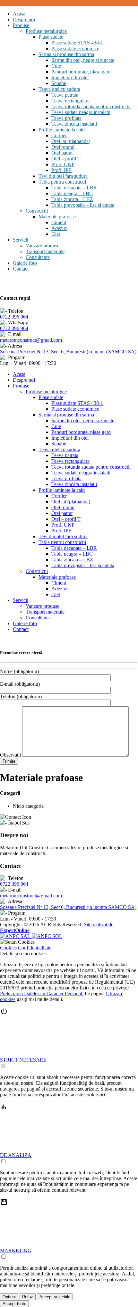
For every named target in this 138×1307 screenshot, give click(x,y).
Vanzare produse (42, 245)
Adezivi (59, 228)
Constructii (37, 211)
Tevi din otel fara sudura (63, 176)
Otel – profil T (66, 158)
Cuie (56, 66)
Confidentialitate (34, 947)
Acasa (19, 13)
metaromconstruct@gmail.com (31, 340)
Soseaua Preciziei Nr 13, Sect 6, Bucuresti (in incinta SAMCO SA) (68, 351)
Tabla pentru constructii (62, 182)
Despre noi (24, 19)
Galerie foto (25, 263)
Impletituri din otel (70, 77)
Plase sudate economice (75, 48)
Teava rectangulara (70, 100)
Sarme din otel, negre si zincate (82, 60)
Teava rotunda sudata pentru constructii (91, 106)
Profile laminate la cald (62, 129)
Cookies (8, 947)
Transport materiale (45, 251)
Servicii (20, 240)
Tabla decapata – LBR (74, 187)
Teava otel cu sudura (59, 89)
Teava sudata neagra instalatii (80, 112)
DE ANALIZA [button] (15, 1155)
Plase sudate (51, 37)
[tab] (69, 1038)
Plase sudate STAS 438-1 (77, 42)
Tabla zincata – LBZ (72, 199)
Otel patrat (62, 153)
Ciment (58, 222)
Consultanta (38, 257)
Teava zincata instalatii (74, 124)
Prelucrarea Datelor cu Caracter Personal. (41, 993)
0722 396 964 (14, 317)
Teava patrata (64, 95)
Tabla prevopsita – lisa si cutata (82, 205)
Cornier (59, 135)
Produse (21, 25)
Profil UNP (62, 164)
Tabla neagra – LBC (72, 193)
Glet (55, 234)
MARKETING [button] (15, 1250)
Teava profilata (66, 118)
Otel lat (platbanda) (70, 141)
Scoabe (58, 83)
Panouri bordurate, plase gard (81, 71)
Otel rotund (62, 147)
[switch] (3, 1066)
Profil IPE (61, 170)
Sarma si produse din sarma (66, 54)
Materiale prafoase (57, 216)
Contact (21, 269)
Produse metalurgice (46, 31)
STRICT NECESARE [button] (23, 1060)
